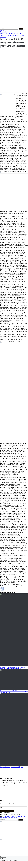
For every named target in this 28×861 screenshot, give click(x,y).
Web (1, 807)
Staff (1, 858)
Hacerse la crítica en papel (8, 860)
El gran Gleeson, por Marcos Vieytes (11, 767)
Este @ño (4, 813)
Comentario (4, 785)
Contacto (3, 857)
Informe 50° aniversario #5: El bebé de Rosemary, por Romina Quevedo (12, 667)
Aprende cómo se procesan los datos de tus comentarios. (12, 817)
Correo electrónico (7, 804)
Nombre (3, 800)
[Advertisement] (14, 14)
